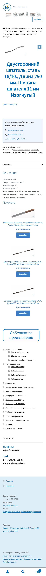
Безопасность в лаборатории (17, 420)
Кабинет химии (17, 371)
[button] (39, 47)
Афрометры (10, 383)
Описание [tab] (7, 164)
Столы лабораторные (20, 352)
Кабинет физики (17, 367)
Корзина (9, 486)
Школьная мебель (13, 364)
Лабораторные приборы (15, 404)
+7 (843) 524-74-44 (15, 130)
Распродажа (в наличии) (15, 395)
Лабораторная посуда (15, 400)
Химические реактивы (14, 416)
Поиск (23, 572)
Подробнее (23, 235)
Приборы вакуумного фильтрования (20, 387)
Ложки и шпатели (21, 152)
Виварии (9, 424)
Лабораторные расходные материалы (27, 28)
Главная (8, 28)
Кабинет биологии (18, 375)
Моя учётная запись (7, 572)
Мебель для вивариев (14, 391)
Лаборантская (17, 379)
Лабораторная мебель (14, 349)
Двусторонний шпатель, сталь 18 (25, 150)
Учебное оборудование (15, 412)
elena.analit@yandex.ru (31, 511)
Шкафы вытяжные (18, 356)
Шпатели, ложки (11, 31)
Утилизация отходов (14, 428)
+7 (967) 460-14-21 (15, 134)
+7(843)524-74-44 (11, 450)
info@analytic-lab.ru (17, 138)
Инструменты (8, 152)
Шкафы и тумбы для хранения (23, 360)
